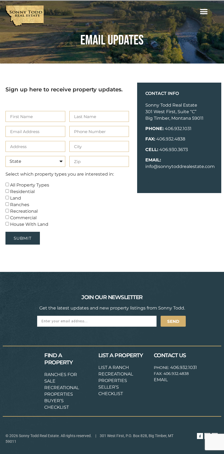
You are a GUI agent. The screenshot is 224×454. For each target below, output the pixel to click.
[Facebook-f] (200, 436)
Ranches (19, 204)
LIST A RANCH (113, 367)
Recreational (24, 211)
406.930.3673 (173, 149)
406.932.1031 (178, 128)
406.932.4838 (170, 139)
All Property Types (29, 185)
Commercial (23, 217)
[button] (204, 11)
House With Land (29, 224)
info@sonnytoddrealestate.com (180, 166)
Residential (22, 191)
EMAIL (161, 379)
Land (15, 198)
